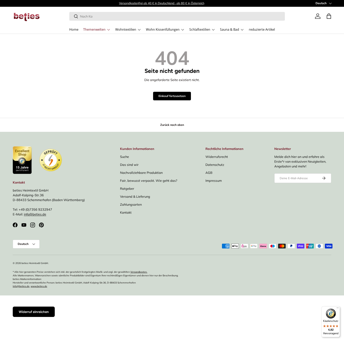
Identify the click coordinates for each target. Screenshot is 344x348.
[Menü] (337, 308)
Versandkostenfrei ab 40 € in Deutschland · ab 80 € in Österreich (161, 3)
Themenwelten (94, 29)
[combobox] (177, 16)
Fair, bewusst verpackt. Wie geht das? (148, 181)
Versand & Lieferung (135, 196)
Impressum (213, 181)
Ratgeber (127, 189)
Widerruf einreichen (34, 312)
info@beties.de (35, 214)
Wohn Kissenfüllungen (163, 29)
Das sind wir (129, 165)
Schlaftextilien (199, 29)
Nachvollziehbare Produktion (141, 173)
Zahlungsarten (131, 204)
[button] (328, 16)
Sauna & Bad (229, 29)
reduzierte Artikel (262, 29)
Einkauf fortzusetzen (172, 96)
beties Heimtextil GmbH (35, 263)
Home (73, 29)
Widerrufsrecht (216, 157)
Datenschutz (214, 165)
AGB (208, 173)
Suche (124, 157)
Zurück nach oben (172, 125)
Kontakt (126, 212)
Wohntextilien (125, 29)
